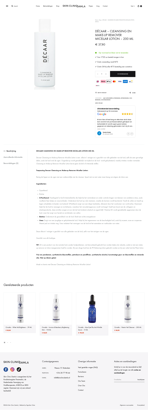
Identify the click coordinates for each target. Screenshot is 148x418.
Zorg (97, 6)
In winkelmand (122, 74)
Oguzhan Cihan (30, 405)
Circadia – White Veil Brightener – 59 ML (19, 327)
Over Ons (81, 386)
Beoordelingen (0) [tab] (11, 163)
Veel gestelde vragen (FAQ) (88, 367)
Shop (57, 6)
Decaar (100, 103)
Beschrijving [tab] (11, 151)
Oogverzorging (105, 100)
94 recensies (113, 111)
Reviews (81, 376)
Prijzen (91, 6)
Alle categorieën (108, 98)
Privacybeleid (140, 405)
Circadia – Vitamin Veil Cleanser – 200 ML (127, 327)
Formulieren (82, 372)
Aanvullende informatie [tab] (13, 157)
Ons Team (81, 381)
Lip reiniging (116, 98)
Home (38, 6)
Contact (105, 6)
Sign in (133, 6)
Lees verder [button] (101, 129)
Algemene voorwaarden (126, 405)
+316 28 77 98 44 (63, 373)
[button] (131, 133)
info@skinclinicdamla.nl (62, 378)
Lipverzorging (125, 98)
